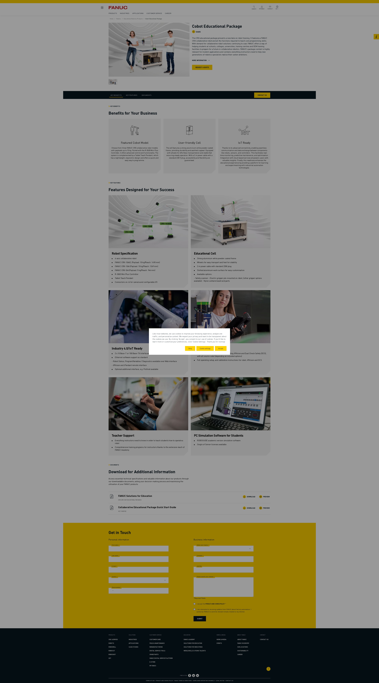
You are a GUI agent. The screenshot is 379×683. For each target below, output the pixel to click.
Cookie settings (205, 348)
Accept (220, 348)
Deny (190, 348)
